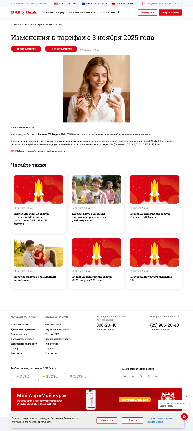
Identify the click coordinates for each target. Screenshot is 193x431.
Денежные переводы (23, 329)
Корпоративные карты (58, 338)
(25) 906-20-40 (164, 325)
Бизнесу (34, 3)
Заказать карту (19, 324)
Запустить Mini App (135, 399)
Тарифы (15, 348)
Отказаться (107, 420)
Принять (132, 420)
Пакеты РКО (52, 334)
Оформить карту (54, 12)
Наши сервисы (147, 12)
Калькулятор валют (22, 338)
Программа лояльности (81, 12)
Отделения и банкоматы (159, 3)
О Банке (43, 3)
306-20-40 (106, 325)
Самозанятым (106, 12)
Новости (15, 25)
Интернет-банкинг (170, 12)
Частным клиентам (20, 3)
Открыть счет (53, 324)
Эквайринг (51, 343)
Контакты (16, 353)
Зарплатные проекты (57, 329)
